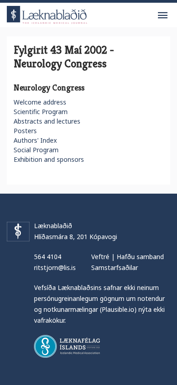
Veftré (100, 256)
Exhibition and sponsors (49, 159)
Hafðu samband (140, 256)
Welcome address (40, 102)
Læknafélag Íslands (67, 346)
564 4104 (47, 256)
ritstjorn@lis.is (55, 267)
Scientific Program (41, 111)
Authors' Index (35, 140)
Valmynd (162, 15)
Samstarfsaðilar (114, 267)
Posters (25, 130)
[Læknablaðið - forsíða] (47, 13)
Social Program (36, 149)
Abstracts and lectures (47, 121)
